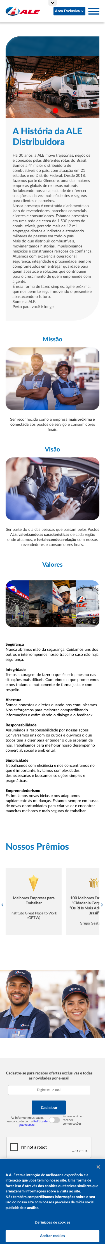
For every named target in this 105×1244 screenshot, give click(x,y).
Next (102, 904)
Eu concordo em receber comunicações (73, 1120)
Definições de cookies (52, 1222)
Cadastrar (49, 1108)
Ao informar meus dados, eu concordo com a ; (27, 1121)
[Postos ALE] (23, 11)
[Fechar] (98, 1167)
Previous (3, 904)
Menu (93, 11)
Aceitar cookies (52, 1236)
